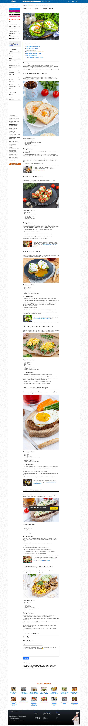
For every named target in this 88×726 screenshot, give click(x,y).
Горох (14, 119)
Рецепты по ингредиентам (48, 714)
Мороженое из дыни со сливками (24, 693)
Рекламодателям (37, 717)
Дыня (10, 122)
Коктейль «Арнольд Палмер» (74, 693)
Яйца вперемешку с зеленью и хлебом (34, 51)
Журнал (12, 14)
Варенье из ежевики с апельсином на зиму (54, 703)
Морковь (18, 137)
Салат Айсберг (13, 144)
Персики (16, 141)
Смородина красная (12, 150)
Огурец (14, 138)
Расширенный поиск (46, 1)
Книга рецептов (14, 8)
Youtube (57, 717)
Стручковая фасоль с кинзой (44, 693)
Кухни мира (45, 717)
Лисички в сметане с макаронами (64, 693)
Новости (36, 714)
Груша (15, 121)
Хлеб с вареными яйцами (32, 48)
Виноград (17, 118)
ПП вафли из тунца (23, 701)
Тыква (15, 154)
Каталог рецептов (46, 713)
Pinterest (57, 713)
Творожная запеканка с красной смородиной (34, 703)
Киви (9, 134)
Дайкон (18, 121)
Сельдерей (11, 147)
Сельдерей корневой (12, 148)
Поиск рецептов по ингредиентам (14, 164)
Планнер (13, 10)
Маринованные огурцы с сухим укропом (74, 703)
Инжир (17, 124)
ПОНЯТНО (54, 508)
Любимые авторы (15, 12)
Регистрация (71, 1)
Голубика (10, 119)
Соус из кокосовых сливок (64, 702)
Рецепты (25, 5)
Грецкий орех (11, 121)
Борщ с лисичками (44, 701)
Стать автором (37, 718)
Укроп (17, 154)
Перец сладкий (11, 141)
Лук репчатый (11, 137)
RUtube (57, 718)
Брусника (10, 118)
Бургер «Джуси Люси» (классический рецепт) (13, 703)
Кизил (12, 134)
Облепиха (10, 138)
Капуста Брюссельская (13, 128)
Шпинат (10, 160)
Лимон (10, 135)
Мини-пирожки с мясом (13, 693)
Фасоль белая (14, 155)
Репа (10, 144)
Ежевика (12, 122)
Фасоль (10, 155)
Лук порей (13, 135)
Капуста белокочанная (13, 125)
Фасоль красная (11, 157)
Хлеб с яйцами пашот (31, 50)
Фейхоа (16, 157)
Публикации (31, 5)
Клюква (15, 134)
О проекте (36, 713)
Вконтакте (57, 719)
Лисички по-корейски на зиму (54, 693)
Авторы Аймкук (14, 16)
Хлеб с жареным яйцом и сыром (33, 53)
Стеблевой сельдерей (12, 151)
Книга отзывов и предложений (14, 5)
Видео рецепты (13, 38)
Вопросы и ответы (46, 719)
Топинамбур (11, 154)
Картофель (18, 132)
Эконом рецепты (14, 35)
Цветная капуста (15, 158)
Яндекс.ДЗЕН (58, 714)
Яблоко (13, 160)
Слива (18, 148)
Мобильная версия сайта (16, 711)
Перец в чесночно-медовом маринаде (34, 693)
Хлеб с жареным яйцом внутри (33, 46)
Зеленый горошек (12, 124)
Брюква (14, 118)
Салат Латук (11, 145)
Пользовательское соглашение (14, 718)
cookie (35, 508)
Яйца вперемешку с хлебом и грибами (34, 57)
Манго (15, 137)
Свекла (15, 145)
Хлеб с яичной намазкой (31, 55)
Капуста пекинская (12, 131)
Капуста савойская (12, 132)
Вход (77, 1)
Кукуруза (18, 134)
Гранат (16, 119)
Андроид (11, 45)
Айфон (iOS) (16, 44)
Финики (10, 158)
